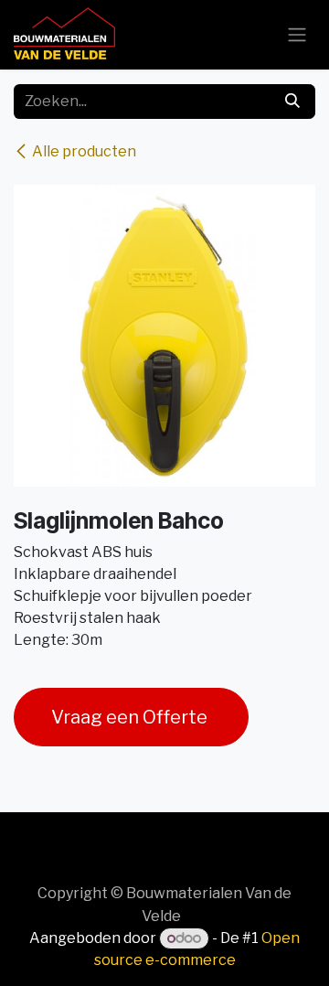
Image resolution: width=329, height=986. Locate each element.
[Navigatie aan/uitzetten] (297, 35)
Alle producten (84, 151)
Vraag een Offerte (131, 717)
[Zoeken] (292, 101)
